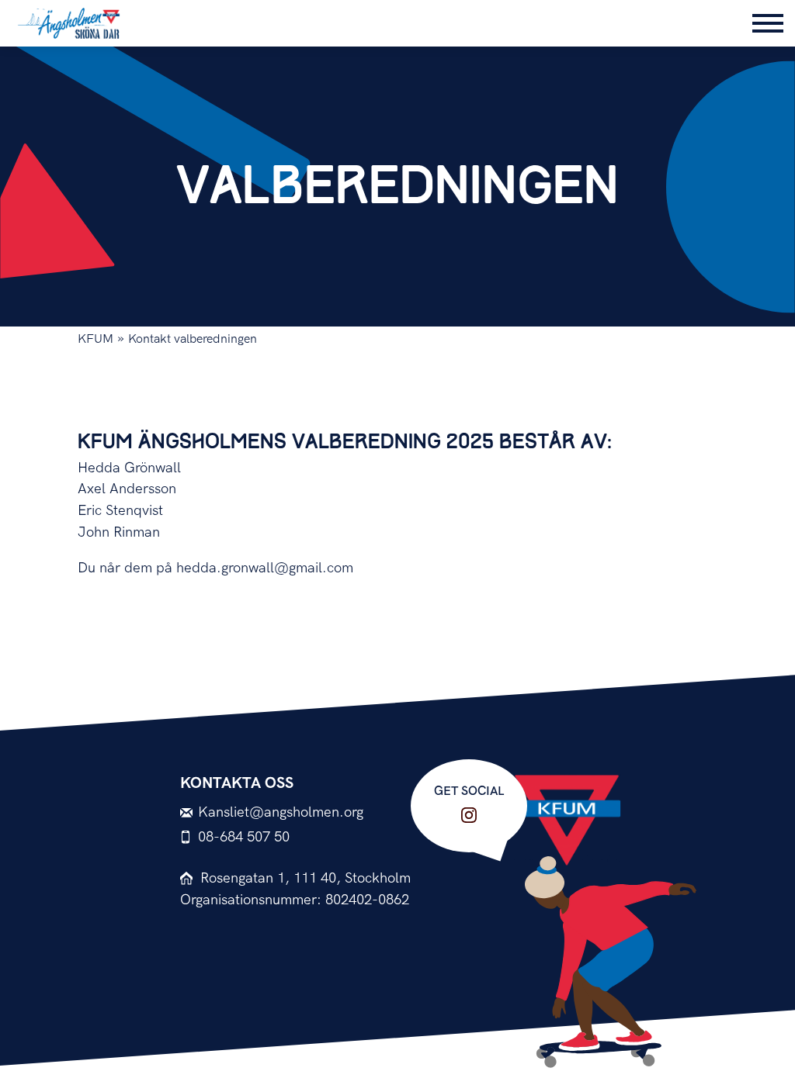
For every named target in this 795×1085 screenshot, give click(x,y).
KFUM (95, 339)
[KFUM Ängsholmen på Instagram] (469, 815)
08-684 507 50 (244, 837)
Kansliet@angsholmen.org (280, 812)
